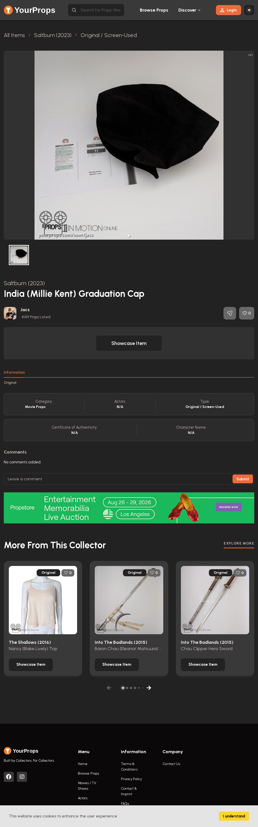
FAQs (125, 804)
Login (232, 10)
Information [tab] (14, 372)
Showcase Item (129, 343)
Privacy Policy (131, 779)
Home (82, 764)
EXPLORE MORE (239, 543)
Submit (242, 479)
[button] (129, 236)
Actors (83, 798)
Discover (187, 10)
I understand (234, 816)
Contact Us (171, 764)
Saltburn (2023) (24, 283)
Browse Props (154, 10)
